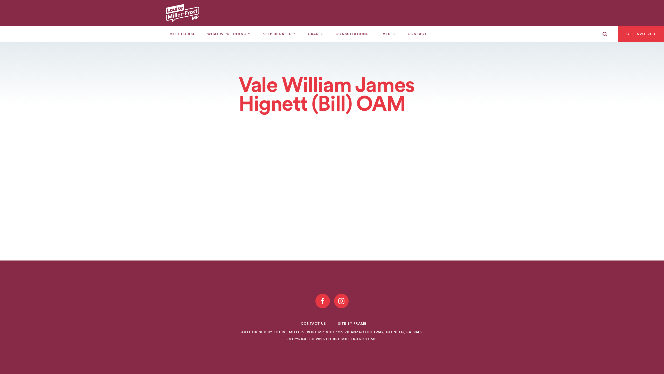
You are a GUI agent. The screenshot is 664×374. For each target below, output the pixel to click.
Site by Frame (352, 323)
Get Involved (640, 34)
